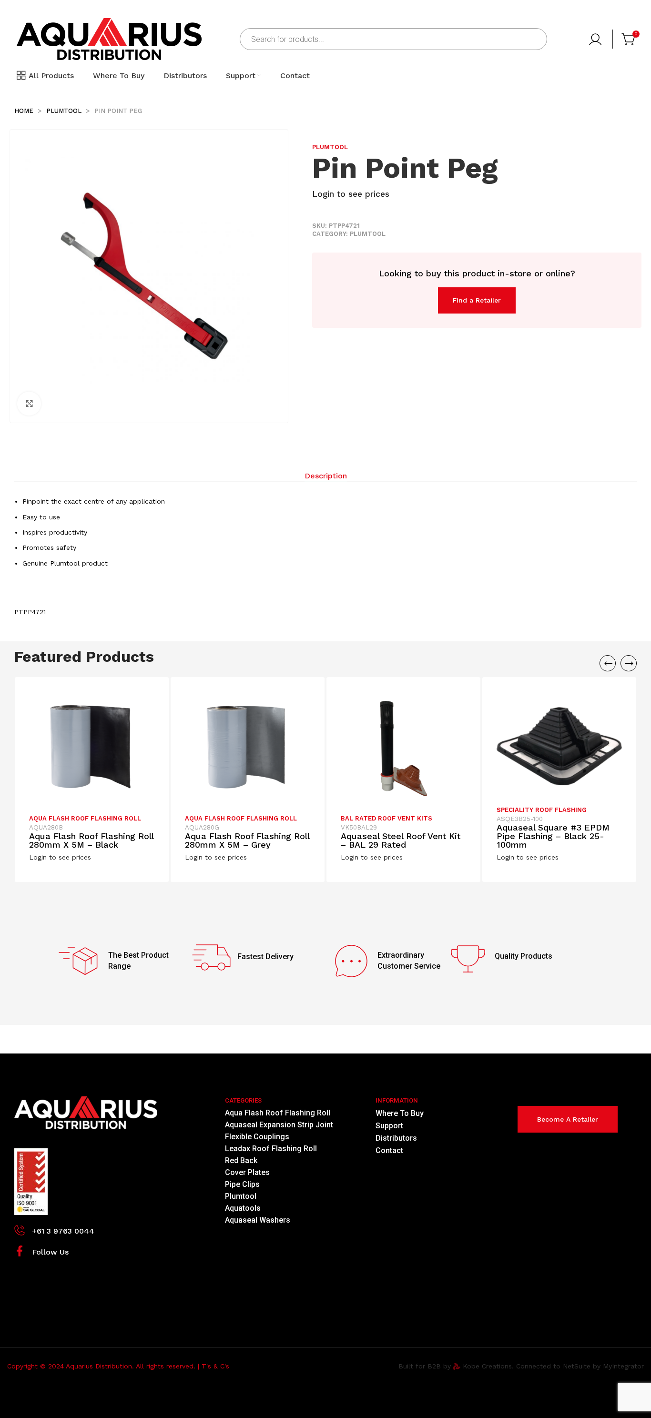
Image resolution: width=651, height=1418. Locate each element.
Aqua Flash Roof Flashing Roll (85, 818)
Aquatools (243, 1208)
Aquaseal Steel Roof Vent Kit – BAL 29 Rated (400, 840)
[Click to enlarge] (29, 403)
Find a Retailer (477, 300)
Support (389, 1125)
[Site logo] (109, 38)
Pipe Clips (242, 1184)
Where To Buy (400, 1113)
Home (24, 110)
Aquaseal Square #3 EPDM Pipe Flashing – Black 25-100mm (553, 836)
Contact (389, 1150)
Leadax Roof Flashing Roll (271, 1148)
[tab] (326, 476)
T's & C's (215, 1366)
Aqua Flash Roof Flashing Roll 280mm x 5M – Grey (247, 840)
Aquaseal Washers (257, 1220)
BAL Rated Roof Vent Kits (386, 818)
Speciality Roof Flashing (542, 810)
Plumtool (64, 110)
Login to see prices (350, 194)
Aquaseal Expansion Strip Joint (279, 1124)
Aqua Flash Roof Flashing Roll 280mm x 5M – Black (91, 840)
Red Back (241, 1160)
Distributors (396, 1138)
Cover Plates (247, 1172)
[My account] (596, 39)
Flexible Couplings (257, 1136)
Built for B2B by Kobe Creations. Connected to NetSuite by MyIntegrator (521, 1366)
